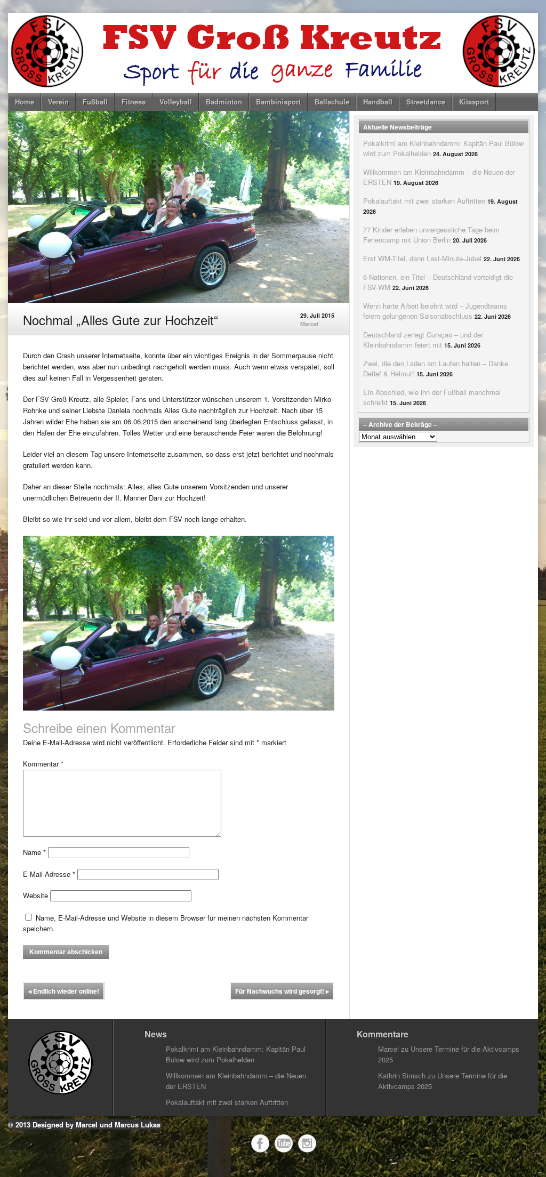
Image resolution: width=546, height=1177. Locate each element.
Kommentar (43, 764)
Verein (58, 101)
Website (35, 895)
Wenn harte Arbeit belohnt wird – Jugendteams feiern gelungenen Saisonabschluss (435, 311)
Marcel (309, 324)
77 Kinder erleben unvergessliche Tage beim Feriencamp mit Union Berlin (431, 234)
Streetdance (425, 101)
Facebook (260, 1143)
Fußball (95, 101)
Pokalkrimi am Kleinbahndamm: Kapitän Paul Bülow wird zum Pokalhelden (236, 1054)
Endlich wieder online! (63, 991)
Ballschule (332, 101)
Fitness (134, 101)
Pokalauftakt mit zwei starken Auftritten (424, 201)
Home (24, 101)
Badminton (224, 101)
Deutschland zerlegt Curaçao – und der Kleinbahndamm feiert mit (423, 339)
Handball (377, 101)
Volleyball (175, 101)
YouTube (283, 1143)
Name (34, 852)
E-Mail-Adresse (49, 874)
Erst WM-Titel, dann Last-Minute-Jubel (422, 258)
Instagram (307, 1143)
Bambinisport (278, 101)
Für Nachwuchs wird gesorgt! (282, 991)
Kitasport (474, 101)
